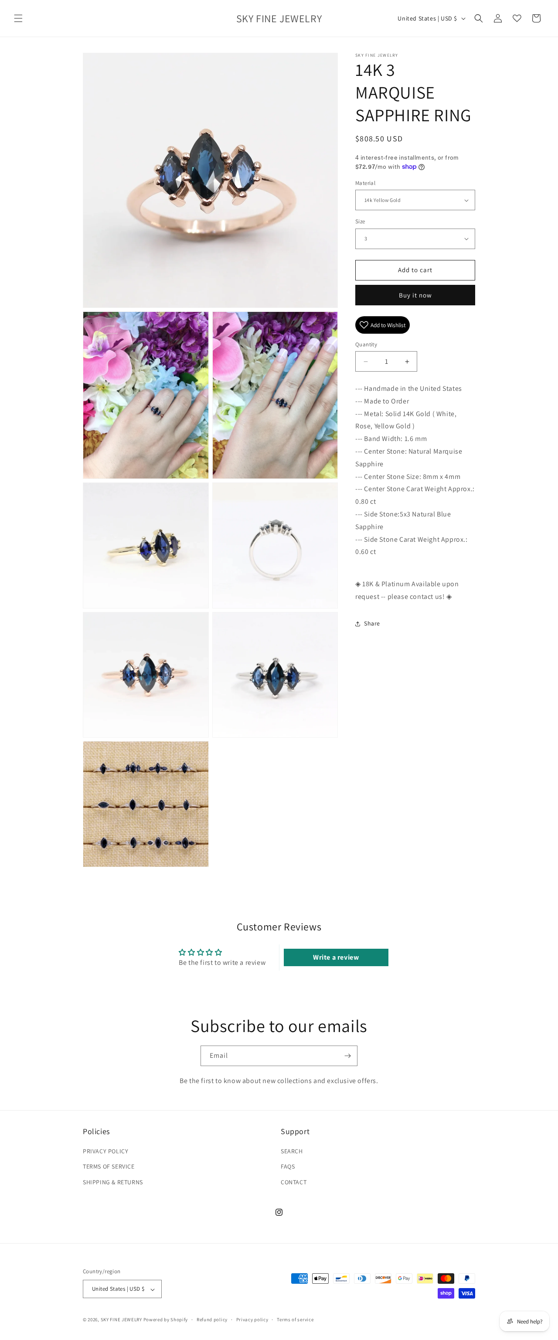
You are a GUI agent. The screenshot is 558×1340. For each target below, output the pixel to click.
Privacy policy (252, 1319)
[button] (18, 18)
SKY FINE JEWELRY (121, 1320)
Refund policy (212, 1319)
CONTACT (293, 1182)
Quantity (366, 344)
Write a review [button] (336, 957)
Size (360, 221)
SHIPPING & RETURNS (113, 1182)
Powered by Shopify (165, 1320)
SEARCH (292, 1151)
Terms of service (295, 1319)
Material (365, 183)
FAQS (288, 1167)
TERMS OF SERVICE (109, 1167)
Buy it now (415, 295)
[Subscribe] (347, 1056)
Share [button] (372, 623)
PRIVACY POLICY (105, 1151)
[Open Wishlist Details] (517, 18)
